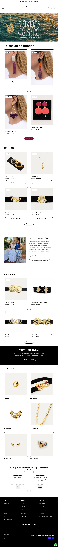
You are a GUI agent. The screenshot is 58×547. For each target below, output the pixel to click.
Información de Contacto (46, 516)
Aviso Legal (42, 503)
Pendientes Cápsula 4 (10, 131)
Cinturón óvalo (9, 334)
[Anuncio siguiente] (55, 1)
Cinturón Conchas (9, 302)
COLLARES (33, 428)
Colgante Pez (34, 176)
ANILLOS (6, 398)
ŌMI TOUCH (24, 513)
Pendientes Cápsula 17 (37, 127)
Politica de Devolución (45, 510)
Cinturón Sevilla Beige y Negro (39, 302)
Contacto (6, 503)
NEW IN (23, 507)
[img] (29, 470)
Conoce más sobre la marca (39, 260)
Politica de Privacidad (44, 507)
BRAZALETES (34, 459)
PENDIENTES (7, 459)
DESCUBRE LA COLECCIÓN (29, 20)
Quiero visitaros (29, 359)
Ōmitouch (6, 513)
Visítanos (6, 510)
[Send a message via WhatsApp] (55, 544)
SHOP (22, 503)
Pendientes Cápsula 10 (37, 87)
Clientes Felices (8, 519)
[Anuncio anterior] (2, 1)
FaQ (5, 507)
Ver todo (29, 138)
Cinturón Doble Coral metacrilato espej (41, 334)
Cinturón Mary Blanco (10, 212)
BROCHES (7, 428)
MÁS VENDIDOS (25, 510)
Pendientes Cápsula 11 (10, 81)
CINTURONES (34, 398)
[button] (3, 7)
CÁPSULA (23, 516)
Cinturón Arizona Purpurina (38, 212)
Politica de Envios (43, 513)
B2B (4, 516)
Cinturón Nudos (9, 176)
